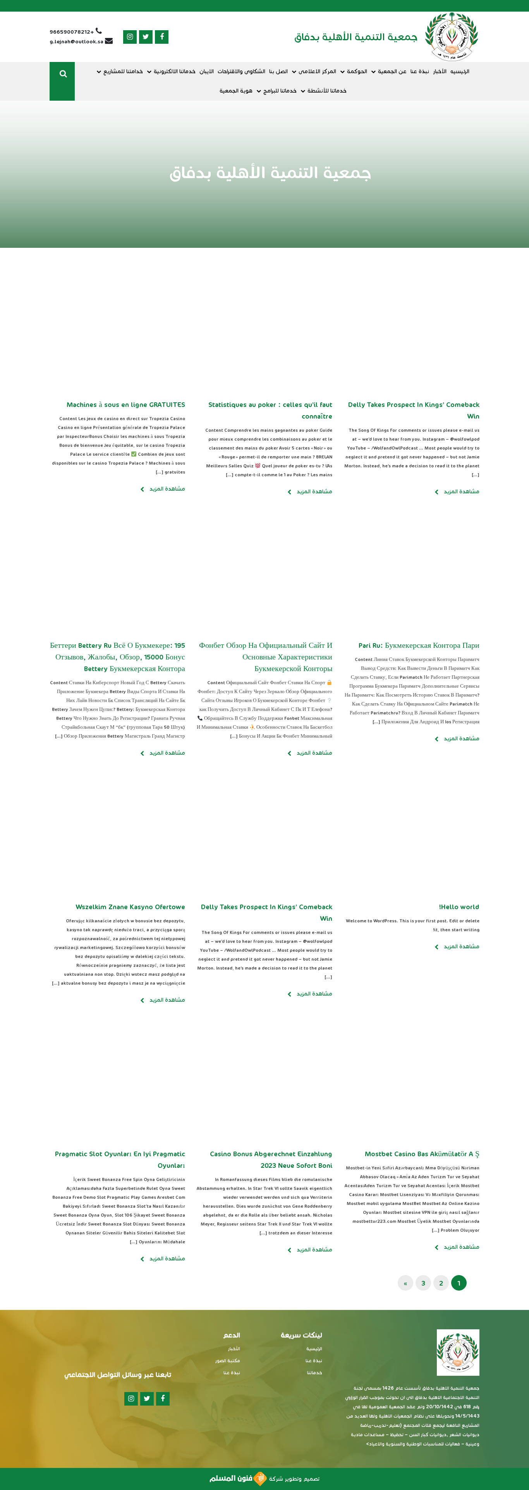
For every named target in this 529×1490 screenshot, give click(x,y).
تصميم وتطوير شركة (293, 1479)
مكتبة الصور (227, 1360)
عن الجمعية (392, 71)
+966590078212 (72, 32)
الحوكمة (357, 71)
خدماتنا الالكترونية (175, 71)
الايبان (206, 71)
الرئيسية (314, 1348)
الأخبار (440, 71)
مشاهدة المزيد (460, 491)
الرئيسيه (459, 71)
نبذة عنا (419, 71)
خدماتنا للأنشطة (327, 91)
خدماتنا (314, 1372)
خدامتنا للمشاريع (123, 71)
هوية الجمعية (236, 91)
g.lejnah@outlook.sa (76, 41)
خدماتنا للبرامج (280, 91)
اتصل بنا (278, 71)
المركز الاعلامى (317, 71)
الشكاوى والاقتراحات (241, 71)
